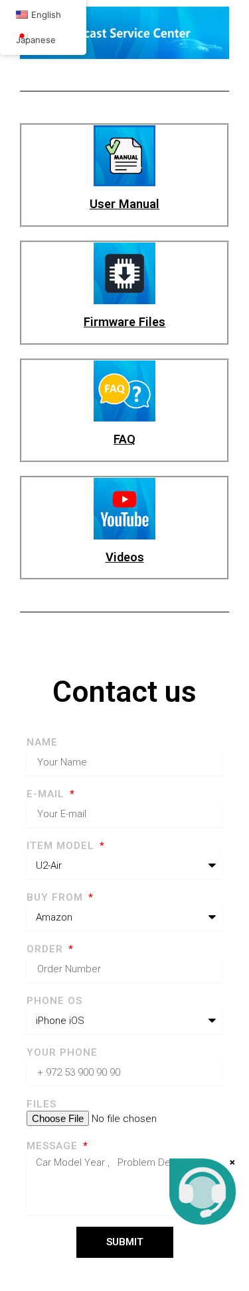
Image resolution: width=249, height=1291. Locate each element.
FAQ (124, 439)
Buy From (56, 897)
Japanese (36, 39)
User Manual (124, 204)
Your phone (62, 1052)
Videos (125, 557)
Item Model (62, 846)
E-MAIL (47, 794)
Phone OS (54, 1001)
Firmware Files (124, 322)
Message (54, 1146)
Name (42, 742)
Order (46, 949)
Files (41, 1104)
